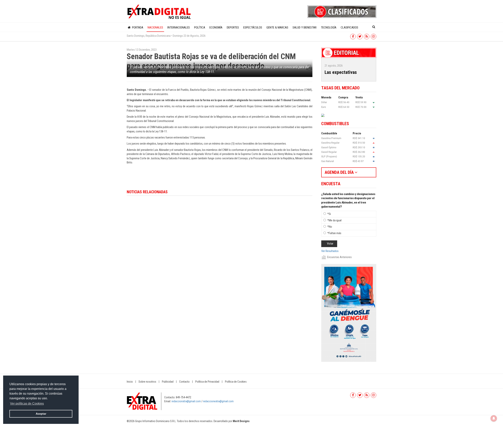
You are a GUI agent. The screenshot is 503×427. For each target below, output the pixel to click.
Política (199, 27)
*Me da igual (334, 220)
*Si (329, 214)
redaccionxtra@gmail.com (186, 401)
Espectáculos (252, 27)
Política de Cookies (236, 381)
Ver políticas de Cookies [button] (27, 403)
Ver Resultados (330, 251)
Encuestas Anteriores (339, 257)
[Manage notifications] (494, 418)
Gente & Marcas (277, 27)
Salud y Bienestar (305, 27)
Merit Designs (241, 421)
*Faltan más (334, 233)
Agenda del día (340, 172)
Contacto (184, 381)
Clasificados (349, 27)
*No (329, 226)
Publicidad (167, 381)
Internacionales (178, 27)
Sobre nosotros (147, 381)
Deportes (233, 27)
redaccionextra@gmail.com (218, 401)
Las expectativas (341, 72)
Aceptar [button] (41, 413)
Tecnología (328, 27)
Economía (215, 27)
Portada (137, 27)
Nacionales (155, 27)
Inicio (130, 381)
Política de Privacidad (207, 381)
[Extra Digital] (159, 12)
